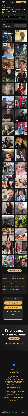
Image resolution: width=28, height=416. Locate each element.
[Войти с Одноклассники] (15, 311)
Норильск (13, 278)
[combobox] (7, 17)
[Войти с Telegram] (13, 315)
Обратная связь (14, 372)
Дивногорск (22, 286)
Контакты (14, 371)
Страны (14, 393)
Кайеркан (5, 289)
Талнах (13, 283)
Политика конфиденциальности (14, 381)
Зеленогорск (6, 283)
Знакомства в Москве (14, 396)
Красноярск (6, 278)
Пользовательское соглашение (14, 379)
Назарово (18, 283)
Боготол (11, 289)
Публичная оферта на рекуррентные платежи (14, 386)
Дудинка (17, 289)
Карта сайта (14, 400)
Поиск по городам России (14, 394)
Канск (23, 278)
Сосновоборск (14, 286)
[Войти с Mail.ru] (11, 311)
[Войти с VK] (7, 311)
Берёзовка (5, 292)
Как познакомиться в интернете (14, 391)
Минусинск (15, 281)
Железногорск (6, 281)
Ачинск (19, 278)
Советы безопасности (14, 376)
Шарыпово (5, 286)
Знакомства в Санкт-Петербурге (14, 397)
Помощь (14, 369)
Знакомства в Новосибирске (14, 399)
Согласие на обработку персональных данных (14, 383)
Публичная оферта (14, 378)
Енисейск (12, 292)
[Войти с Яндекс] (19, 311)
